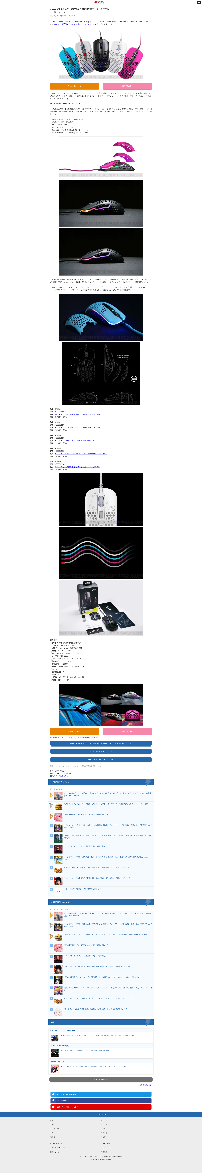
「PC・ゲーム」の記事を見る (61, 773)
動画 (104, 1137)
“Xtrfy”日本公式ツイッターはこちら (100, 759)
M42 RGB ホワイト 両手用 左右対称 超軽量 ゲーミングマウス (78, 427)
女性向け (105, 1133)
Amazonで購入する (74, 86)
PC (63, 766)
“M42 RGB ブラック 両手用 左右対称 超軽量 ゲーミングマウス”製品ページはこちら (100, 744)
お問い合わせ (54, 1152)
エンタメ (53, 1124)
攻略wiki (52, 1137)
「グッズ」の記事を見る (60, 776)
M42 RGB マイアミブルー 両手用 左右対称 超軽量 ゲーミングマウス (81, 454)
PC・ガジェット (55, 1128)
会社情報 (105, 1152)
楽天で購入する (127, 86)
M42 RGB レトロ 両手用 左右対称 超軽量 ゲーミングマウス (77, 441)
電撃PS (105, 1128)
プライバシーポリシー (57, 1147)
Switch (52, 1133)
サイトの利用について (57, 1143)
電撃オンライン (55, 766)
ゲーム (105, 1120)
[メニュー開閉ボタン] (199, 2)
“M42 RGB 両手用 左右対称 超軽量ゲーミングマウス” (73, 24)
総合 (51, 1120)
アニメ (105, 1124)
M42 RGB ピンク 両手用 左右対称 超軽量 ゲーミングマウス (77, 467)
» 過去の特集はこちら (145, 1085)
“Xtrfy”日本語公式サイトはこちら (100, 751)
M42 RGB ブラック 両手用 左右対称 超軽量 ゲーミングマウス (78, 414)
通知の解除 (106, 1143)
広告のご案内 (107, 1147)
